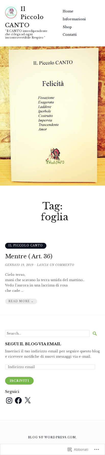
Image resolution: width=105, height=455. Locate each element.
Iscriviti (19, 381)
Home (68, 11)
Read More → (21, 301)
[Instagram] (9, 400)
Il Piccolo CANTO (24, 17)
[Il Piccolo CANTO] (52, 116)
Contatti (70, 35)
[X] (27, 400)
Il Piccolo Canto (25, 245)
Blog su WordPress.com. (52, 437)
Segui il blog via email (33, 344)
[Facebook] (18, 400)
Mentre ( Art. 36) (28, 256)
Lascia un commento (55, 265)
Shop (67, 27)
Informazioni (74, 19)
